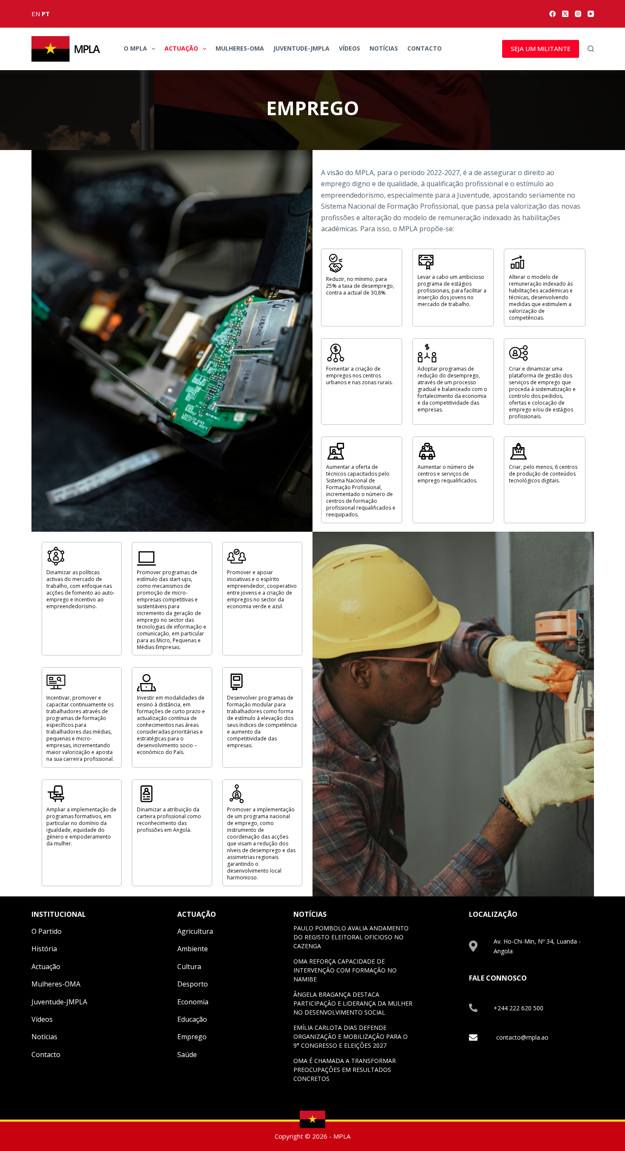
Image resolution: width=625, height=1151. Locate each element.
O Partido (46, 931)
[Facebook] (552, 14)
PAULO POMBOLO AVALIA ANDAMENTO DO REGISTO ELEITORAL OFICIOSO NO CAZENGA (351, 937)
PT (46, 13)
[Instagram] (578, 14)
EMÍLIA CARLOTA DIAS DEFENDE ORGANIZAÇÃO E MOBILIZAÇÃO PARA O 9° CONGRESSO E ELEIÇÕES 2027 (350, 1036)
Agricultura (195, 931)
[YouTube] (591, 14)
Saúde (187, 1054)
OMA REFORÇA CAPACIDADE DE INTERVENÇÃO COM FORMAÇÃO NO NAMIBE (345, 970)
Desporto (192, 984)
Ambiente (192, 948)
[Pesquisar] (591, 48)
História (44, 948)
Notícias (383, 48)
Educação (192, 1019)
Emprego (192, 1036)
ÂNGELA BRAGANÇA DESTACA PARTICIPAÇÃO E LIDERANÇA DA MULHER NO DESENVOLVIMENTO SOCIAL (352, 1003)
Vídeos (349, 48)
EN (35, 13)
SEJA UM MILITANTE (541, 48)
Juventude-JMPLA (301, 48)
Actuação (181, 48)
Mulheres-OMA (240, 48)
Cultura (189, 966)
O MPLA (135, 48)
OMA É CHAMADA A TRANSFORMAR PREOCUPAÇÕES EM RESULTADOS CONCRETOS (344, 1070)
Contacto (424, 48)
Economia (192, 1001)
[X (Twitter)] (565, 14)
